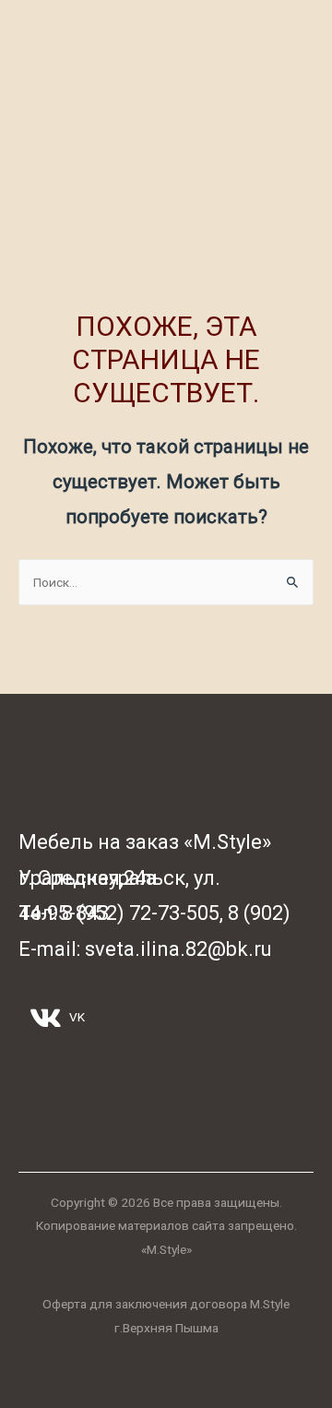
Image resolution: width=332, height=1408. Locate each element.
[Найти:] (166, 582)
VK (75, 1016)
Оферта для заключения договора (144, 1303)
